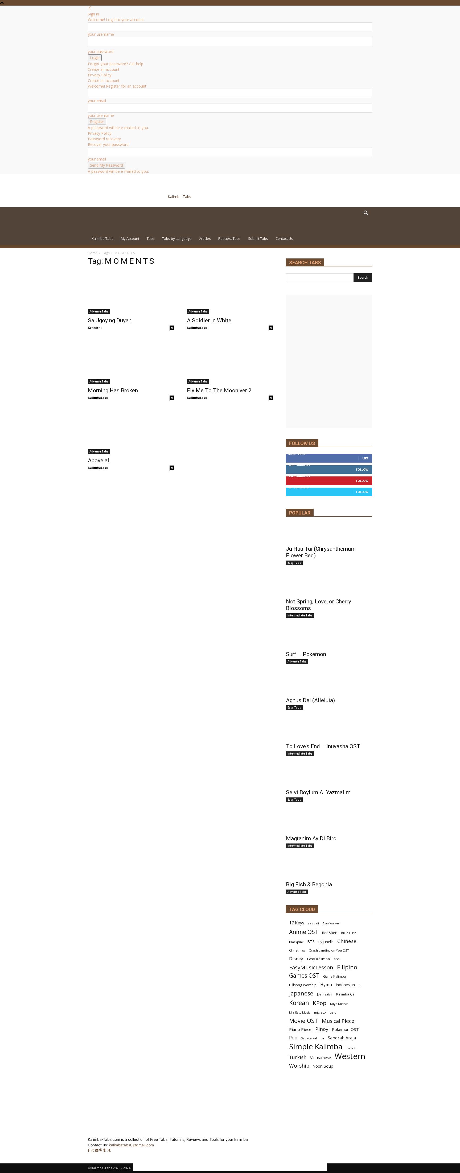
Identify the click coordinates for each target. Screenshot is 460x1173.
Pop (293, 1037)
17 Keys (296, 923)
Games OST (304, 975)
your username (101, 34)
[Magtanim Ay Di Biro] (329, 822)
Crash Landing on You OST (329, 950)
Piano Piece (300, 1029)
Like (365, 458)
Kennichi (95, 328)
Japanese (301, 993)
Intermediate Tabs (300, 615)
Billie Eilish (348, 933)
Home (92, 253)
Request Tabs (229, 238)
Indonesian (345, 984)
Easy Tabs (294, 563)
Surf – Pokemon (306, 654)
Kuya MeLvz (339, 1004)
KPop (319, 1003)
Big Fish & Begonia (309, 884)
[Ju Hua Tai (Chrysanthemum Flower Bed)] (329, 533)
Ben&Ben (329, 933)
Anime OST (303, 932)
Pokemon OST (345, 1029)
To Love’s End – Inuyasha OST (323, 746)
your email (97, 100)
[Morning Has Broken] (131, 362)
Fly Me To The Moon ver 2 (219, 390)
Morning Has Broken (113, 390)
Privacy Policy (99, 74)
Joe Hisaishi (324, 994)
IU (360, 985)
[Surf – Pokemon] (329, 638)
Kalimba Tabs (102, 238)
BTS (311, 941)
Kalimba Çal (345, 994)
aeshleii (313, 923)
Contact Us (284, 238)
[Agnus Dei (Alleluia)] (329, 684)
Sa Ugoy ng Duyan (110, 320)
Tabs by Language (177, 238)
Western (350, 1056)
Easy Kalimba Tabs (323, 958)
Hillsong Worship (303, 984)
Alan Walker (331, 923)
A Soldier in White (209, 320)
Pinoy (321, 1029)
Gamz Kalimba (334, 976)
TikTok (351, 1048)
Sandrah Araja (342, 1038)
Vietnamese (320, 1057)
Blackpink (296, 942)
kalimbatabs (197, 328)
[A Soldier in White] (230, 292)
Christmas (297, 950)
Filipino (347, 967)
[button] (365, 213)
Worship (299, 1066)
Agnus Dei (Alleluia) (310, 700)
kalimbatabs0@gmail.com (131, 1145)
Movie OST (303, 1020)
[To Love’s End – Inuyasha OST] (329, 730)
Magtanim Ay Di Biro (311, 838)
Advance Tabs (99, 311)
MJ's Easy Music (299, 1012)
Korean (299, 1003)
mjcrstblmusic (325, 1012)
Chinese (346, 941)
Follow (362, 469)
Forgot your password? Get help (115, 63)
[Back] (90, 8)
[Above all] (131, 432)
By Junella (326, 942)
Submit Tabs (258, 238)
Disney (296, 958)
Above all (99, 460)
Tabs (151, 238)
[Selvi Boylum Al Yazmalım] (329, 776)
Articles (205, 238)
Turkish (297, 1057)
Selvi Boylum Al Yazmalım (318, 792)
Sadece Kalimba (312, 1038)
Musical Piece (338, 1021)
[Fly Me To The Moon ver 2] (230, 362)
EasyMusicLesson (311, 967)
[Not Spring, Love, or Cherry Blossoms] (329, 585)
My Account (130, 238)
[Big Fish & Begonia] (329, 868)
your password (100, 51)
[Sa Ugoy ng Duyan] (131, 292)
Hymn (326, 984)
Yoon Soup (323, 1066)
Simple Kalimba (315, 1046)
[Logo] (124, 229)
